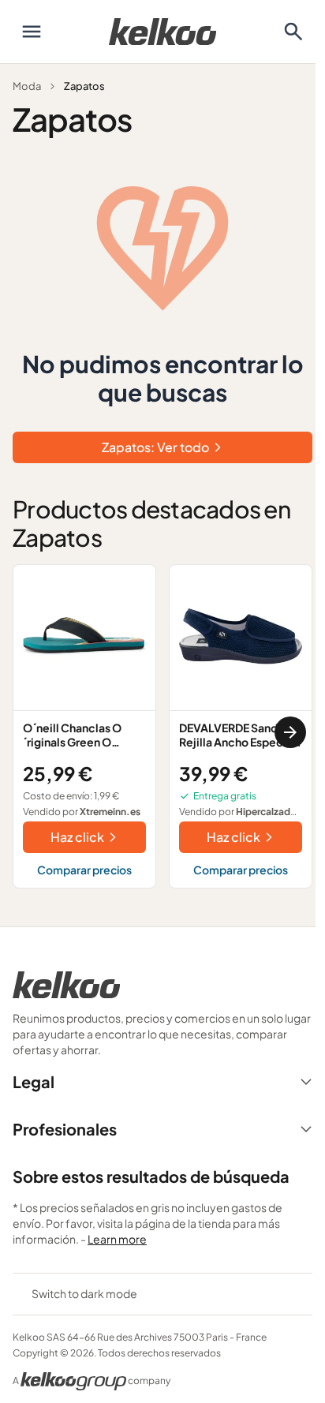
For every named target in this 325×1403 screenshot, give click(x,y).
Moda (27, 86)
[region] (162, 733)
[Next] (290, 732)
